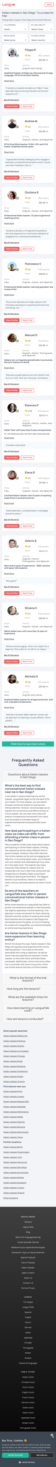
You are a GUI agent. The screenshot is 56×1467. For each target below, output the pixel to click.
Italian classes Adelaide (14, 1106)
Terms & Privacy (28, 1288)
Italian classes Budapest (14, 1182)
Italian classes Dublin (13, 1076)
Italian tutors (28, 1412)
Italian (28, 1332)
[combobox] (15, 29)
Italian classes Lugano (13, 1096)
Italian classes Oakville (14, 1122)
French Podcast (28, 1262)
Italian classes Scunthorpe (15, 1172)
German (28, 1327)
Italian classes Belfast (13, 1177)
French (28, 1322)
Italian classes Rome (13, 1061)
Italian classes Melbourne (15, 1035)
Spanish (28, 1312)
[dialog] (28, 1449)
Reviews (28, 1222)
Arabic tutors (28, 1377)
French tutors (28, 1397)
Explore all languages (28, 1363)
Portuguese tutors (28, 1428)
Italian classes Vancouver (15, 1162)
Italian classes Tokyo (13, 1137)
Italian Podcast (28, 1267)
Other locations (10, 1198)
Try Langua (28, 1302)
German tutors (28, 1402)
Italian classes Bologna (14, 1127)
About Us (28, 1278)
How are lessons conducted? (25, 1019)
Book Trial (27, 106)
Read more (41, 1450)
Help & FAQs (28, 1227)
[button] (9, 81)
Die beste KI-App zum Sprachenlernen (28, 1252)
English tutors (28, 1392)
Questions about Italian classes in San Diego (28, 776)
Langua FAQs (28, 1307)
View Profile (12, 106)
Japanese (28, 1337)
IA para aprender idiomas (28, 1242)
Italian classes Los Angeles (16, 1051)
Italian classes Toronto (14, 1081)
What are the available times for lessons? (28, 998)
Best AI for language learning (28, 1237)
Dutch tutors (28, 1387)
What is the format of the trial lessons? (28, 979)
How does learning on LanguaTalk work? (28, 1009)
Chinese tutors (28, 1382)
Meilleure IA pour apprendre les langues (28, 1247)
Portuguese (28, 1347)
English (28, 1317)
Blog (28, 1232)
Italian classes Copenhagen (16, 1152)
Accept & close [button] (15, 1455)
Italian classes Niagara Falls (16, 1101)
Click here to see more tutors (28, 743)
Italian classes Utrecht (13, 1193)
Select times (37, 29)
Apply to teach (28, 1272)
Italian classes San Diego (15, 1167)
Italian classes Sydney (13, 1046)
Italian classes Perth (12, 1091)
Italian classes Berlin (13, 1147)
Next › (38, 749)
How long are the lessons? (23, 989)
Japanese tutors (28, 1417)
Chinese (28, 1342)
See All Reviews (11, 100)
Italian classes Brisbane (14, 1066)
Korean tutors (28, 1423)
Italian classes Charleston (15, 1071)
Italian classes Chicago (14, 1056)
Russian (28, 1358)
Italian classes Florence (14, 1041)
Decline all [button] (42, 1455)
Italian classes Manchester (16, 1132)
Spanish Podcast (28, 1257)
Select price (9, 40)
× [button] (53, 1437)
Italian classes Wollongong (16, 1111)
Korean (28, 1353)
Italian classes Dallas (13, 1116)
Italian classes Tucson (13, 1187)
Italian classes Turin (12, 1157)
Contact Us (28, 1283)
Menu (49, 4)
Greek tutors (28, 1407)
